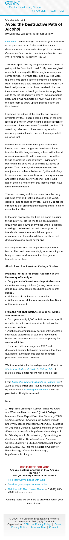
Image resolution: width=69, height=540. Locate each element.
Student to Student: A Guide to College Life (29, 369)
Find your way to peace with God (26, 479)
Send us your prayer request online (27, 484)
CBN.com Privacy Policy (37, 524)
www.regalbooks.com (36, 389)
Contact (53, 527)
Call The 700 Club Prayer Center (26, 489)
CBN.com (10, 41)
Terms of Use (38, 527)
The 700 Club (38, 10)
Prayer (52, 10)
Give (62, 10)
